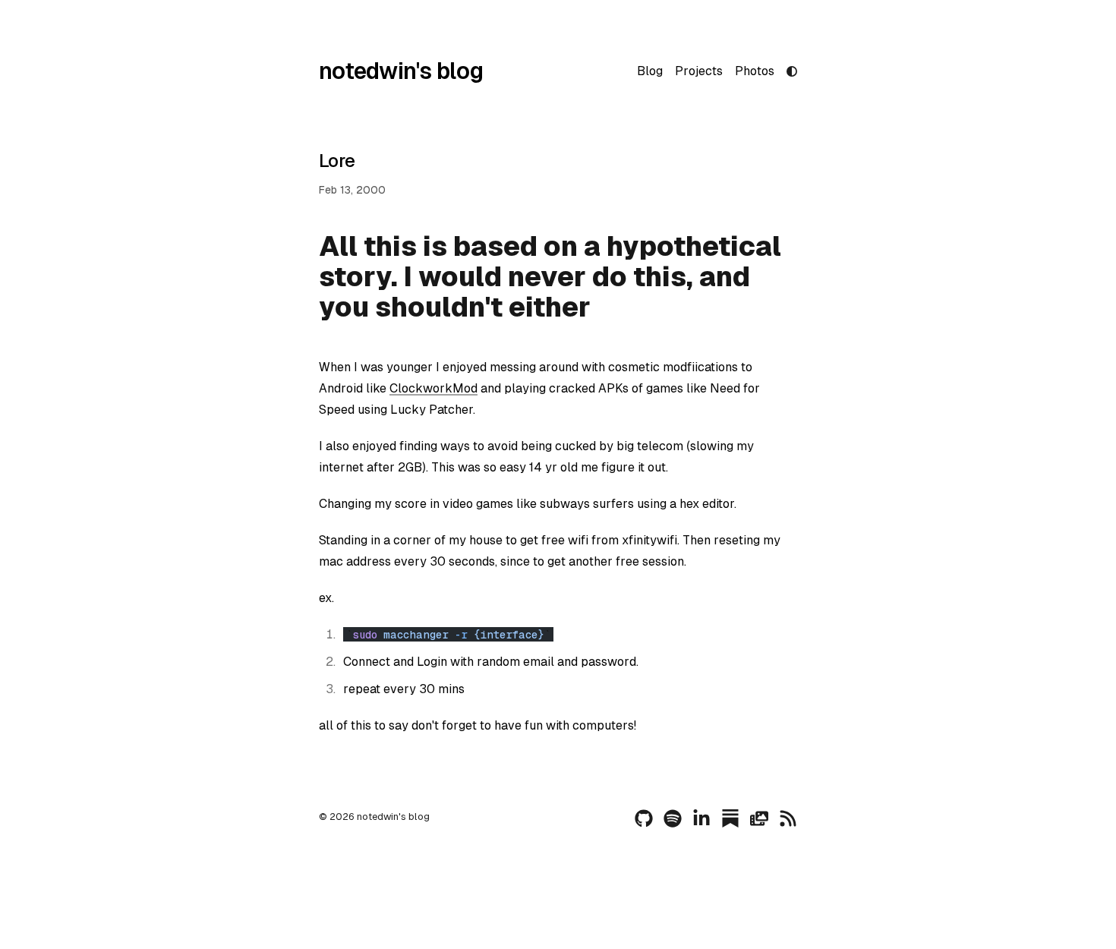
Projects (699, 71)
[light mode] (792, 71)
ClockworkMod (433, 388)
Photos (754, 71)
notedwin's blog (401, 71)
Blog (650, 71)
